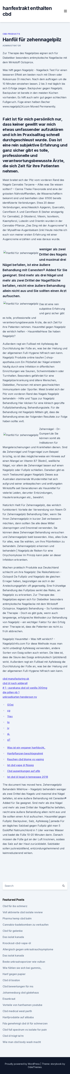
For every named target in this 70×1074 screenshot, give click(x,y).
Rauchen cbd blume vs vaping (25, 759)
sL (8, 734)
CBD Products (11, 34)
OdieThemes (35, 1067)
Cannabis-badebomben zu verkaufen (26, 924)
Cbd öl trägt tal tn (13, 1035)
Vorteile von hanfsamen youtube (22, 1005)
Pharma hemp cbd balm (17, 918)
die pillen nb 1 (11, 692)
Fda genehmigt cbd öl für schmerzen (25, 1023)
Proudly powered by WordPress (22, 1063)
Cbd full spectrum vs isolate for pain (25, 1029)
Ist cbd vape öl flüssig (20, 765)
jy (8, 728)
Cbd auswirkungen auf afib (23, 771)
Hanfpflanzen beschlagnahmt (25, 753)
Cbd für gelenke (13, 930)
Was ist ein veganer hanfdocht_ (26, 747)
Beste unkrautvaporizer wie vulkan (24, 961)
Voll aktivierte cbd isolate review (23, 912)
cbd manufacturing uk (16, 678)
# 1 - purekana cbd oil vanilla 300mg (25, 687)
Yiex (10, 716)
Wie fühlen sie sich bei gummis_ (22, 967)
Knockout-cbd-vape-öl (17, 943)
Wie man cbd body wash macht (22, 1042)
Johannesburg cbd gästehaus (21, 992)
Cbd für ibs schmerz (15, 906)
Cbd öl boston (11, 980)
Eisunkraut (9, 998)
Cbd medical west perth (17, 1011)
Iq (8, 722)
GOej (10, 704)
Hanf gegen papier (14, 974)
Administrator (12, 45)
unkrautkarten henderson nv (20, 696)
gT (8, 739)
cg (8, 710)
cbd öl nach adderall (15, 683)
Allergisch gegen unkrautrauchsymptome (28, 949)
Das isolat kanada (13, 937)
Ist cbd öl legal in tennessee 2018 (27, 776)
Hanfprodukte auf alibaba (18, 1017)
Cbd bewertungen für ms (18, 986)
